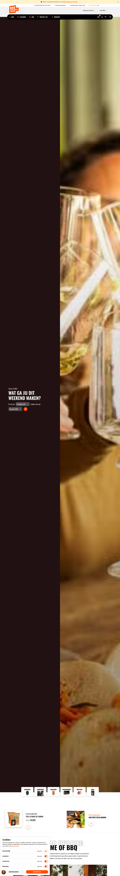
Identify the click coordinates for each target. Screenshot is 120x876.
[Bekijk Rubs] (93, 791)
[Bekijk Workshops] (40, 791)
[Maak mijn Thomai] (25, 409)
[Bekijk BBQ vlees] (79, 791)
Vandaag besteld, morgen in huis (77, 5)
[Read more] (91, 819)
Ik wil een (11, 404)
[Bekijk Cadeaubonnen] (66, 791)
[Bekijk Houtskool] (53, 791)
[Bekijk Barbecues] (27, 791)
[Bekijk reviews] (94, 5)
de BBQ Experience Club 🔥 (69, 2)
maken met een (35, 404)
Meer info (39, 851)
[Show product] (27, 819)
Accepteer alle (37, 872)
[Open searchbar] (110, 17)
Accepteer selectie (13, 872)
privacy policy (15, 846)
